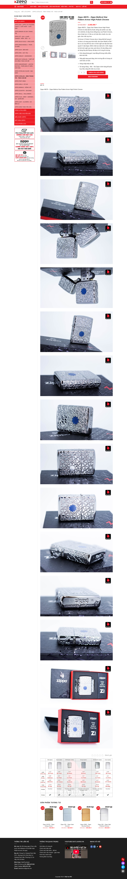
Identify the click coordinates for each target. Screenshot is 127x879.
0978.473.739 (26, 866)
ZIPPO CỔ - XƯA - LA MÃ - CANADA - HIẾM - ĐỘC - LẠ (22, 37)
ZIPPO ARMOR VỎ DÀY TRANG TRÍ (24, 32)
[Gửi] (91, 2)
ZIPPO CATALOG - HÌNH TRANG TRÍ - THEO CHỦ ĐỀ (47, 11)
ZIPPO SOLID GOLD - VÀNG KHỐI (24, 41)
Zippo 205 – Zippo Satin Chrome (67, 825)
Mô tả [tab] (42, 85)
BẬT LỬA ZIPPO (26, 11)
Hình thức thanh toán (45, 854)
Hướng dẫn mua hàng (46, 856)
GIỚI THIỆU (33, 6)
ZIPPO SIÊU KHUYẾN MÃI (23, 113)
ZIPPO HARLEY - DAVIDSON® (23, 56)
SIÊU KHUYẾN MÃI (54, 6)
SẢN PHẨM (20, 6)
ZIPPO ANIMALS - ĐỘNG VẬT (23, 87)
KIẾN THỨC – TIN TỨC (67, 6)
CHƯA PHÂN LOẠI (20, 123)
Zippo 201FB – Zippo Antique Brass (48, 825)
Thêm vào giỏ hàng (96, 72)
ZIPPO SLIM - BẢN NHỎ (21, 49)
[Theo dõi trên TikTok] (97, 846)
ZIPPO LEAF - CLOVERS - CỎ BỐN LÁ (23, 102)
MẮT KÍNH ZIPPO (20, 120)
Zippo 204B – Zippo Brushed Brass (85, 825)
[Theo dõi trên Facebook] (91, 846)
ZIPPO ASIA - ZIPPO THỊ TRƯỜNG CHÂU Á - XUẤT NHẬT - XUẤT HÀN (24, 26)
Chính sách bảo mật (45, 848)
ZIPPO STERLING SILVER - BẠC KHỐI (24, 72)
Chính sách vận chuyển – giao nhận (50, 852)
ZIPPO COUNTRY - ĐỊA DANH (23, 90)
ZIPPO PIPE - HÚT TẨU (21, 53)
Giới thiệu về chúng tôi (46, 846)
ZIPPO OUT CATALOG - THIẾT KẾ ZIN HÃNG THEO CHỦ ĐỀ (24, 60)
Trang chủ (17, 11)
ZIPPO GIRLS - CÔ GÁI (21, 84)
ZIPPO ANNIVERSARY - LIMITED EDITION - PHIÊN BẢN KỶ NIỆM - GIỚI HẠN (24, 66)
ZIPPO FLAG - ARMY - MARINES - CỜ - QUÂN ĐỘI (24, 97)
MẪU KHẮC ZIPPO (20, 117)
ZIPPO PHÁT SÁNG (20, 81)
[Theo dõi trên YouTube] (100, 846)
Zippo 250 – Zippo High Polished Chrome (104, 825)
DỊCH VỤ (78, 6)
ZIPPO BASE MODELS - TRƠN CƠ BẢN (23, 45)
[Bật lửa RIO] (21, 2)
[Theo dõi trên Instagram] (94, 846)
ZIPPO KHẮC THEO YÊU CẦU (23, 107)
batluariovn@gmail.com (25, 868)
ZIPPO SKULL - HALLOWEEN (23, 93)
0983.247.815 (30, 864)
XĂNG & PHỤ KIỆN (43, 6)
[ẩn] (123, 871)
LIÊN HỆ (84, 6)
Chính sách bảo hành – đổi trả (48, 850)
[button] (106, 2)
